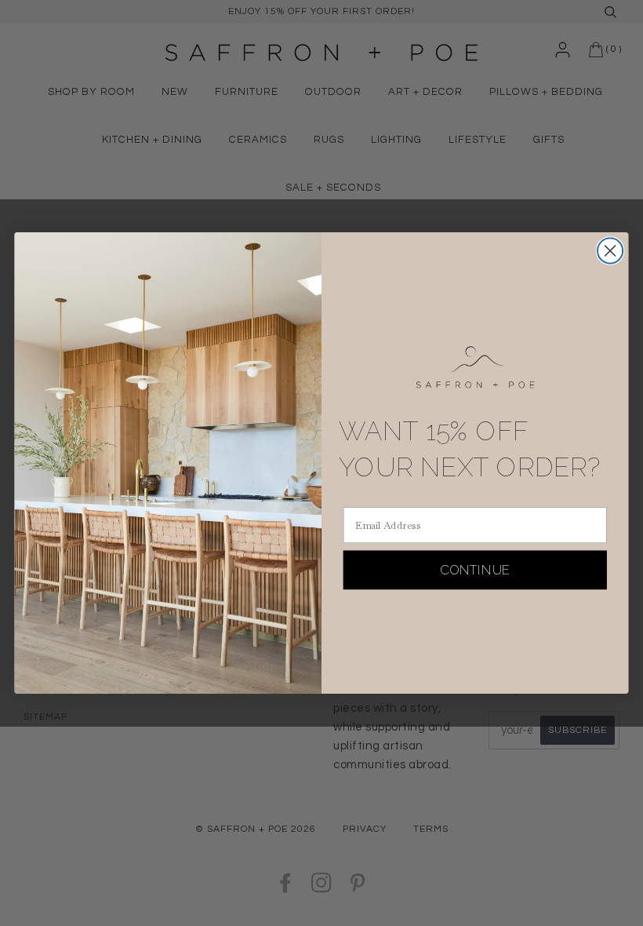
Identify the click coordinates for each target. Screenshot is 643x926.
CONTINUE (475, 569)
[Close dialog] (610, 251)
